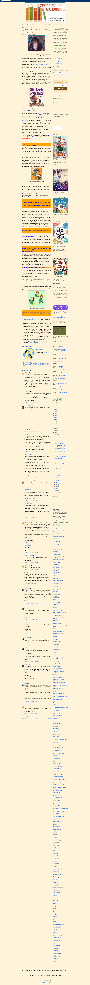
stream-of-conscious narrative (58, 924)
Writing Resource (56, 805)
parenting (55, 879)
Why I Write (55, 792)
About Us (28, 24)
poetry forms (55, 890)
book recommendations (57, 816)
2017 (55, 419)
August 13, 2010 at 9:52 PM (31, 517)
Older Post (49, 718)
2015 (55, 423)
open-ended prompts (57, 876)
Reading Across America (58, 725)
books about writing (57, 819)
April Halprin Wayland (30, 363)
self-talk (54, 914)
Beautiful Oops (56, 562)
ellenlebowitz (26, 414)
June (56, 484)
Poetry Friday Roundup (57, 715)
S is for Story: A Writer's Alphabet (60, 739)
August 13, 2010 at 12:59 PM (31, 410)
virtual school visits (56, 935)
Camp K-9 (55, 575)
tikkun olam (55, 931)
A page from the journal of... (60, 477)
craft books (55, 824)
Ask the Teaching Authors (58, 556)
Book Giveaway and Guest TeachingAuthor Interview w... (61, 449)
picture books (40, 364)
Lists (54, 652)
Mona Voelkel (60, 361)
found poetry (55, 844)
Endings (54, 596)
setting (54, 916)
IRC (54, 626)
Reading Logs (55, 728)
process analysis (56, 897)
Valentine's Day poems (57, 781)
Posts (55, 126)
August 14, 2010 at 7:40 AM (31, 585)
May (56, 486)
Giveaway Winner (56, 615)
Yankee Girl (55, 810)
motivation (55, 869)
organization (55, 877)
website (31, 132)
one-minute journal (56, 873)
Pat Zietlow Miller (27, 622)
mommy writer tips (56, 868)
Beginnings (55, 564)
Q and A (54, 720)
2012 (55, 428)
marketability (55, 863)
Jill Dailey (58, 347)
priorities (55, 895)
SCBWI (54, 742)
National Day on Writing (57, 677)
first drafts (55, 842)
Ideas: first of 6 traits (57, 630)
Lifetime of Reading (57, 647)
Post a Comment (25, 716)
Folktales (54, 604)
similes (54, 918)
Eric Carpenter (27, 565)
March (56, 490)
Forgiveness (55, 607)
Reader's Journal (56, 723)
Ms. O (25, 683)
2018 (55, 417)
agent (54, 815)
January (57, 494)
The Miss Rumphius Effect (63, 369)
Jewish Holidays (56, 641)
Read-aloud (55, 721)
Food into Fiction (56, 605)
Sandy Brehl (26, 647)
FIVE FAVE (55, 597)
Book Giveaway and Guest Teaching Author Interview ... (61, 464)
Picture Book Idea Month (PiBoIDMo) (60, 707)
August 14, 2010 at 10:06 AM (31, 603)
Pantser (54, 705)
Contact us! (55, 291)
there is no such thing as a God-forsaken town (60, 356)
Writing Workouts (56, 24)
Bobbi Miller (55, 528)
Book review (55, 572)
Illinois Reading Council (57, 631)
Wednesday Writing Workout (58, 787)
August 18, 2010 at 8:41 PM (31, 713)
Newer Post (24, 718)
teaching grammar (56, 926)
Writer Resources (56, 797)
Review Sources (56, 733)
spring (54, 922)
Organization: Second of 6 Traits (59, 701)
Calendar (34, 24)
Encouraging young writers (58, 593)
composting (55, 823)
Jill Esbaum (55, 538)
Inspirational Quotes (57, 633)
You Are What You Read (58, 811)
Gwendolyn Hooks (56, 535)
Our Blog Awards (56, 66)
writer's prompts (56, 943)
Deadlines (55, 589)
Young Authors (56, 813)
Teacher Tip (55, 757)
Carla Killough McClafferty (58, 530)
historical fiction (56, 852)
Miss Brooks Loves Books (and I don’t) (40, 64)
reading (54, 900)
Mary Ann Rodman (56, 543)
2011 (55, 430)
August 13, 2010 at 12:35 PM (31, 402)
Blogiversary (55, 565)
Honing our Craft (56, 623)
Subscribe (60, 88)
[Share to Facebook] (30, 362)
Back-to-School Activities (58, 559)
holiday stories (55, 853)
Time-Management (56, 774)
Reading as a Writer (57, 729)
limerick (54, 861)
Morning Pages (56, 666)
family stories (55, 836)
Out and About (56, 702)
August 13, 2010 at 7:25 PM (31, 486)
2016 (55, 421)
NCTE (54, 674)
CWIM (54, 573)
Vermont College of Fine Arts (58, 784)
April (56, 488)
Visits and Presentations (57, 63)
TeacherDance (60, 366)
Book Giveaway (46, 363)
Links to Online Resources (58, 58)
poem (54, 885)
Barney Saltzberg (56, 561)
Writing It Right (56, 803)
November (57, 436)
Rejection (55, 731)
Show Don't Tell (56, 745)
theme (54, 929)
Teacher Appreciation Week (58, 753)
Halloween (55, 620)
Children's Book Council (58, 578)
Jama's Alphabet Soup (61, 374)
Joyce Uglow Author (61, 381)
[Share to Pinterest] (31, 362)
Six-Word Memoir (56, 749)
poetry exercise (56, 889)
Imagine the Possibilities (61, 375)
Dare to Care (60, 359)
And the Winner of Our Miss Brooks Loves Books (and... (61, 455)
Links (39, 24)
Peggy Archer (27, 489)
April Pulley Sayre (56, 554)
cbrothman (26, 372)
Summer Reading (56, 752)
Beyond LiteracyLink (61, 367)
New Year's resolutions (57, 693)
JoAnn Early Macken (57, 539)
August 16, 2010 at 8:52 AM (31, 680)
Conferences (55, 585)
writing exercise (56, 947)
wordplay (54, 939)
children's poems (56, 821)
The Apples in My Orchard (62, 383)
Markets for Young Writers (58, 60)
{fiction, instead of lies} (62, 349)
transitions (55, 932)
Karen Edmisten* (61, 391)
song (54, 921)
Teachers (55, 760)
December (57, 434)
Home (23, 24)
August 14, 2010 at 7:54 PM (31, 619)
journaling (55, 858)
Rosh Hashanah (56, 736)
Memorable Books (56, 663)
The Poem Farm (60, 393)
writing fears (55, 948)
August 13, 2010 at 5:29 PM (31, 477)
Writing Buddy (56, 800)
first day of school (56, 840)
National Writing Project (58, 690)
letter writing (55, 860)
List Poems (55, 651)
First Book (55, 601)
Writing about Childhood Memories (60, 808)
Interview (35, 364)
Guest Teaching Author (27, 364)
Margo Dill (26, 664)
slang (54, 919)
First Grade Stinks (56, 602)
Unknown (26, 520)
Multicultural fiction (57, 668)
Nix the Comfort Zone (61, 358)
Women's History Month (58, 794)
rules (54, 911)
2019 (55, 415)
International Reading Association (59, 634)
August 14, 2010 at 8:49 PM (31, 634)
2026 (55, 402)
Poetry (54, 712)
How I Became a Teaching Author (59, 625)
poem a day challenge (57, 887)
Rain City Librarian (61, 386)
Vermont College (56, 782)
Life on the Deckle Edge (62, 384)
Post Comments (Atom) (31, 721)
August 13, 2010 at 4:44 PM (31, 431)
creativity (55, 827)
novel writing (55, 871)
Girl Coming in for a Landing (58, 612)
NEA (54, 676)
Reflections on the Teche (63, 372)
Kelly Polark (26, 637)
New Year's (55, 691)
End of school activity (57, 594)
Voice (54, 786)
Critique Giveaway (56, 588)
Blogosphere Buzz (56, 567)
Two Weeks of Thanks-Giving (58, 779)
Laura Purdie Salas (56, 541)
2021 (55, 411)
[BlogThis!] (27, 362)
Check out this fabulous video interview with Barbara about (36, 313)
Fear (54, 599)
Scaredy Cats (24, 120)
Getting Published (56, 610)
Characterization (56, 577)
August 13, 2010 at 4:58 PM (31, 451)
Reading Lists (55, 726)
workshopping (55, 940)
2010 (55, 432)
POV (54, 704)
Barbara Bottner (39, 363)
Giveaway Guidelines (57, 614)
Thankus (54, 771)
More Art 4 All (61, 345)
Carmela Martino (27, 405)
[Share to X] (29, 362)
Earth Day (55, 591)
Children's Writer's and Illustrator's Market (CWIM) (60, 582)
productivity (55, 898)
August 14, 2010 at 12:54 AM (31, 542)
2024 (55, 406)
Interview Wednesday (57, 638)
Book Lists (55, 570)
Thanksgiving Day (56, 768)
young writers (55, 961)
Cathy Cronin (26, 588)
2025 (55, 404)
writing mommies (56, 953)
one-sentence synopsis (57, 874)
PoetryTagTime (56, 717)
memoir (54, 864)
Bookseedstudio (60, 346)
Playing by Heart (56, 710)
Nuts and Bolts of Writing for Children (60, 696)
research (54, 903)
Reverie (59, 364)
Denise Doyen (27, 545)
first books (55, 839)
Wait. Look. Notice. (59, 460)
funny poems (55, 847)
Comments (56, 129)
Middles (54, 665)
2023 (55, 407)
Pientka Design (46, 982)
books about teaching (57, 818)
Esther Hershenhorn (57, 533)
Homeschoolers (56, 622)
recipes (54, 902)
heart (54, 850)
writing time (55, 959)
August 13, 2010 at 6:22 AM (31, 388)
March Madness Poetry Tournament (60, 658)
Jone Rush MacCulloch (61, 378)
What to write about (57, 789)
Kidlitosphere (55, 642)
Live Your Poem (60, 389)
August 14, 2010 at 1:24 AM (31, 562)
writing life (55, 951)
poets (54, 893)
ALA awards (55, 551)
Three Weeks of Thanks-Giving (59, 773)
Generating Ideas (56, 609)
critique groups (56, 829)
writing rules (55, 958)
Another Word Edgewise (62, 392)
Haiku (54, 618)
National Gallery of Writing (58, 679)
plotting (54, 884)
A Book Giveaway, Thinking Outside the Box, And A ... (60, 446)
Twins (54, 778)
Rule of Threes (56, 738)
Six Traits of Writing (57, 747)
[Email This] (26, 362)
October (57, 438)
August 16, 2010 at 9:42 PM (31, 701)
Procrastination (56, 718)
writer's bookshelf (56, 942)
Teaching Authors (56, 761)
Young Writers (44, 24)
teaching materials (56, 927)
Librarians (55, 646)
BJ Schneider (26, 705)
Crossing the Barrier (59, 458)
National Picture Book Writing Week (60, 685)
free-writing (55, 845)
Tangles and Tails (61, 376)
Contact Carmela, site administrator (59, 68)
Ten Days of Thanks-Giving (58, 766)
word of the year (56, 937)
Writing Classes (56, 802)
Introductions (55, 639)
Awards (54, 557)
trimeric (54, 934)
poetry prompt (56, 892)
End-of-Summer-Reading (60, 462)
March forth (55, 661)
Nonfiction (55, 694)
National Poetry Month (57, 688)
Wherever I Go (58, 472)
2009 (55, 496)
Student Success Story (57, 750)
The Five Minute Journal (60, 470)
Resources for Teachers (57, 61)
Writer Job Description (57, 795)
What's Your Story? (57, 790)
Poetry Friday (55, 713)
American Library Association (59, 553)
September (57, 440)
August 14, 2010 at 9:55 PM (31, 643)
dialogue (54, 834)
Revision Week (56, 734)
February (57, 492)
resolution (55, 905)
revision (54, 908)
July (56, 482)
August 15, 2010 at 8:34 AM (31, 661)
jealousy (54, 856)
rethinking (55, 906)
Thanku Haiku (56, 769)
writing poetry (56, 955)
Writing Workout (56, 807)
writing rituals (56, 956)
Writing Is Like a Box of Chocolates (60, 452)
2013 (55, 426)
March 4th (55, 657)
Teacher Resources (56, 755)
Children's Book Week (57, 580)
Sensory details (56, 744)
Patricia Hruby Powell (28, 454)
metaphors (55, 866)
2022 (55, 409)
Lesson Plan (55, 644)
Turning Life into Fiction (58, 776)
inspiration (55, 855)
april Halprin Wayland (28, 555)
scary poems (55, 913)
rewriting (55, 910)
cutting (54, 831)
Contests (54, 586)
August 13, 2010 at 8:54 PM (31, 500)
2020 (55, 413)
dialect (54, 832)
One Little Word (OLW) (58, 699)
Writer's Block (56, 798)
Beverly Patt (26, 607)
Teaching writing (56, 765)
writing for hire (56, 950)
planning (54, 882)
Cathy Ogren (26, 391)
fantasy (54, 837)
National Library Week (57, 680)
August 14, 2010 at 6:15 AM (31, 569)
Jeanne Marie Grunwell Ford (58, 536)
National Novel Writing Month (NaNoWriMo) (59, 683)
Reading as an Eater (59, 443)
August (56, 441)
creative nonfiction (56, 826)
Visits (50, 24)
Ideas (54, 628)
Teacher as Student (56, 758)
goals (54, 848)
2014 (55, 425)
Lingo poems (55, 649)
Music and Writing (56, 669)
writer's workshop (56, 945)
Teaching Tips (55, 763)
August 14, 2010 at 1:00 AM (31, 552)
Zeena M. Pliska (56, 544)
